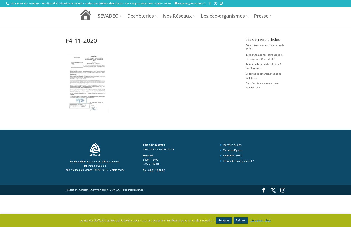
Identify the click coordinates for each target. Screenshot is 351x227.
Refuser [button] (240, 220)
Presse (261, 16)
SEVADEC (108, 16)
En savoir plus (260, 220)
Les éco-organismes (223, 16)
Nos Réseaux (177, 16)
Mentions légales (232, 150)
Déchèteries (140, 16)
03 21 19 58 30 (17, 3)
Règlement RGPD (232, 155)
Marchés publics (232, 145)
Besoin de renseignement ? (238, 161)
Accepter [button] (224, 220)
